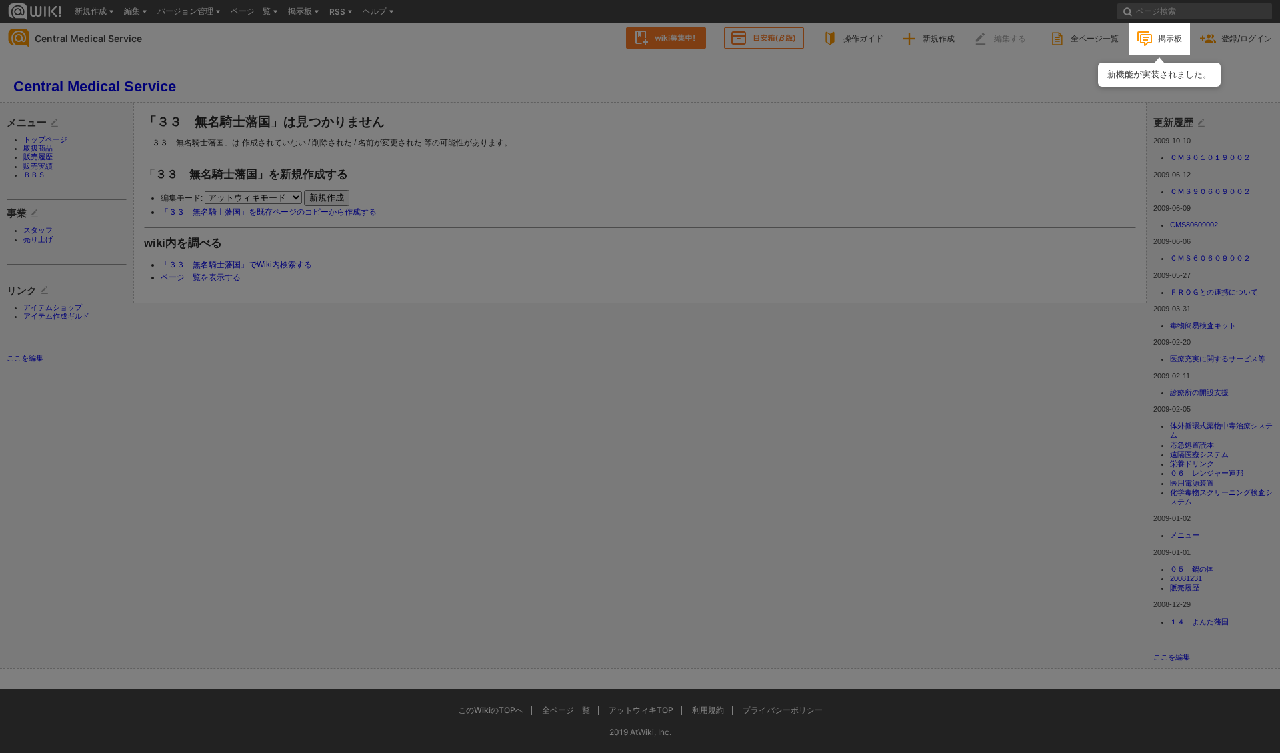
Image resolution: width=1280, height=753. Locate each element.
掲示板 (1170, 38)
